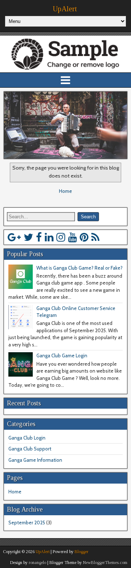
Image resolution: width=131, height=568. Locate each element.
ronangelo (37, 562)
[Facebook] (39, 237)
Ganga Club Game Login (61, 355)
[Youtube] (72, 237)
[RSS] (95, 237)
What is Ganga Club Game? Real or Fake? (79, 268)
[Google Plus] (14, 237)
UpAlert (65, 9)
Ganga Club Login (26, 438)
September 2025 (26, 522)
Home (65, 191)
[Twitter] (28, 237)
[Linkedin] (49, 237)
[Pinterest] (84, 237)
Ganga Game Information (35, 460)
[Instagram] (60, 237)
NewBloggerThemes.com (105, 562)
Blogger (81, 551)
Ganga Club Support (29, 449)
